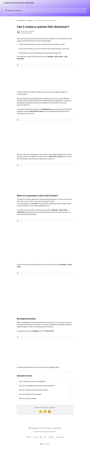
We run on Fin (46, 444)
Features (28, 437)
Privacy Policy (60, 437)
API (45, 437)
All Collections (21, 20)
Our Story (51, 437)
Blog (41, 437)
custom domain (60, 322)
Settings (29, 20)
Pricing (35, 437)
